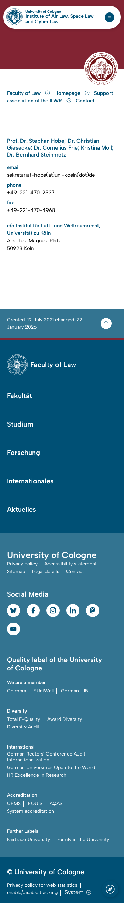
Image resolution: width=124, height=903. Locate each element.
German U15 (74, 691)
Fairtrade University (28, 839)
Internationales (30, 481)
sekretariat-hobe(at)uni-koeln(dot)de (51, 175)
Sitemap (16, 571)
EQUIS (35, 803)
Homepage (68, 93)
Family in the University (83, 839)
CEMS (14, 803)
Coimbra (16, 691)
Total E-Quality (23, 719)
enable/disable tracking (32, 892)
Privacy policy (22, 564)
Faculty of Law (24, 93)
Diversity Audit (23, 727)
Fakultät (19, 396)
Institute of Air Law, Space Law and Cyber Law (59, 19)
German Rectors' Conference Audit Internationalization (46, 757)
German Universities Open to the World (51, 767)
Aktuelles (21, 509)
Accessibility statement (70, 564)
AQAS (56, 803)
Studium (20, 424)
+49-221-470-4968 (31, 210)
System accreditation (30, 811)
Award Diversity (64, 719)
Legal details (45, 571)
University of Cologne (58, 12)
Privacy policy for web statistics (42, 885)
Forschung (23, 452)
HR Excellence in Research (36, 775)
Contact (85, 101)
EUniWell (43, 691)
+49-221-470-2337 (30, 192)
